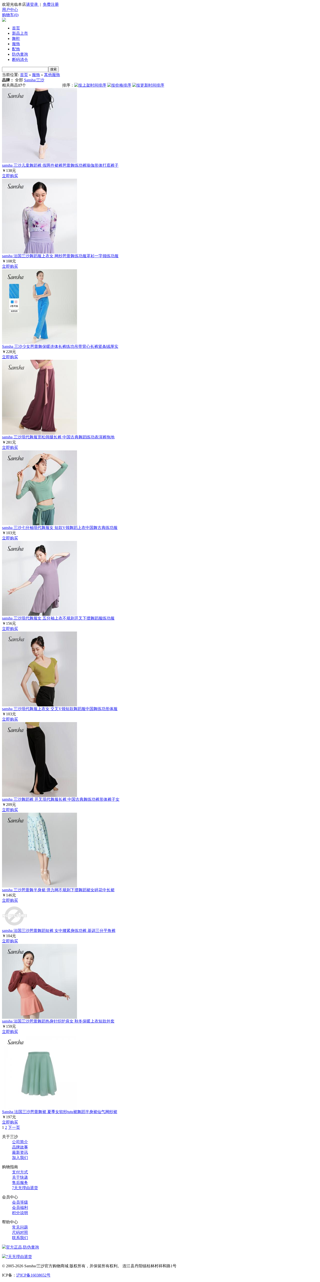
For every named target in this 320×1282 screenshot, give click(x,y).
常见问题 (20, 1227)
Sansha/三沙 (34, 80)
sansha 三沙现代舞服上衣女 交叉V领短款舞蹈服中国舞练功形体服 (60, 709)
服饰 (16, 44)
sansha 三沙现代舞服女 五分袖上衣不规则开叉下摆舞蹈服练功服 (58, 618)
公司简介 (20, 1142)
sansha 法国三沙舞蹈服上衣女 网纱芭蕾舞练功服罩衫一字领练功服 (60, 256)
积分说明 (20, 1213)
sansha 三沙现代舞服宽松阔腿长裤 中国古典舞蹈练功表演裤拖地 (58, 437)
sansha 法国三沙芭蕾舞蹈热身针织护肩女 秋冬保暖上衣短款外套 (58, 1021)
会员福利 (20, 1207)
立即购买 (10, 176)
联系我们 (20, 1238)
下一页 (14, 1127)
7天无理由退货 (25, 1188)
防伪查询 (20, 54)
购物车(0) (10, 15)
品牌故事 (20, 1147)
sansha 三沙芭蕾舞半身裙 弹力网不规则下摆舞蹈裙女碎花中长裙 (58, 890)
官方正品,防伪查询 (22, 1247)
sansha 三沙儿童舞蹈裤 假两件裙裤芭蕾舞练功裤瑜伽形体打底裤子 (60, 165)
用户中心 (10, 9)
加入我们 (20, 1157)
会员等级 (20, 1202)
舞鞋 (16, 38)
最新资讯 (20, 1152)
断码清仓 (20, 59)
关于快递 (20, 1177)
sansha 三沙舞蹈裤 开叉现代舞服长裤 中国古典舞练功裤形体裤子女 (61, 799)
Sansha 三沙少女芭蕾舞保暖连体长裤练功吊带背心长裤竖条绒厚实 (60, 346)
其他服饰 (52, 75)
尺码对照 (20, 1232)
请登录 (32, 4)
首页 (16, 28)
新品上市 (20, 33)
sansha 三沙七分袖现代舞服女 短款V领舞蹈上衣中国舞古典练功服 (60, 527)
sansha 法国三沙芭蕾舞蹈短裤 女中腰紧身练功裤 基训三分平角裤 (59, 930)
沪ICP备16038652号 (33, 1275)
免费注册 (51, 4)
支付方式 (20, 1172)
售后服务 (20, 1182)
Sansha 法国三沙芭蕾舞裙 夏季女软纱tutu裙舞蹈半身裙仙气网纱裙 (59, 1112)
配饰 (16, 49)
